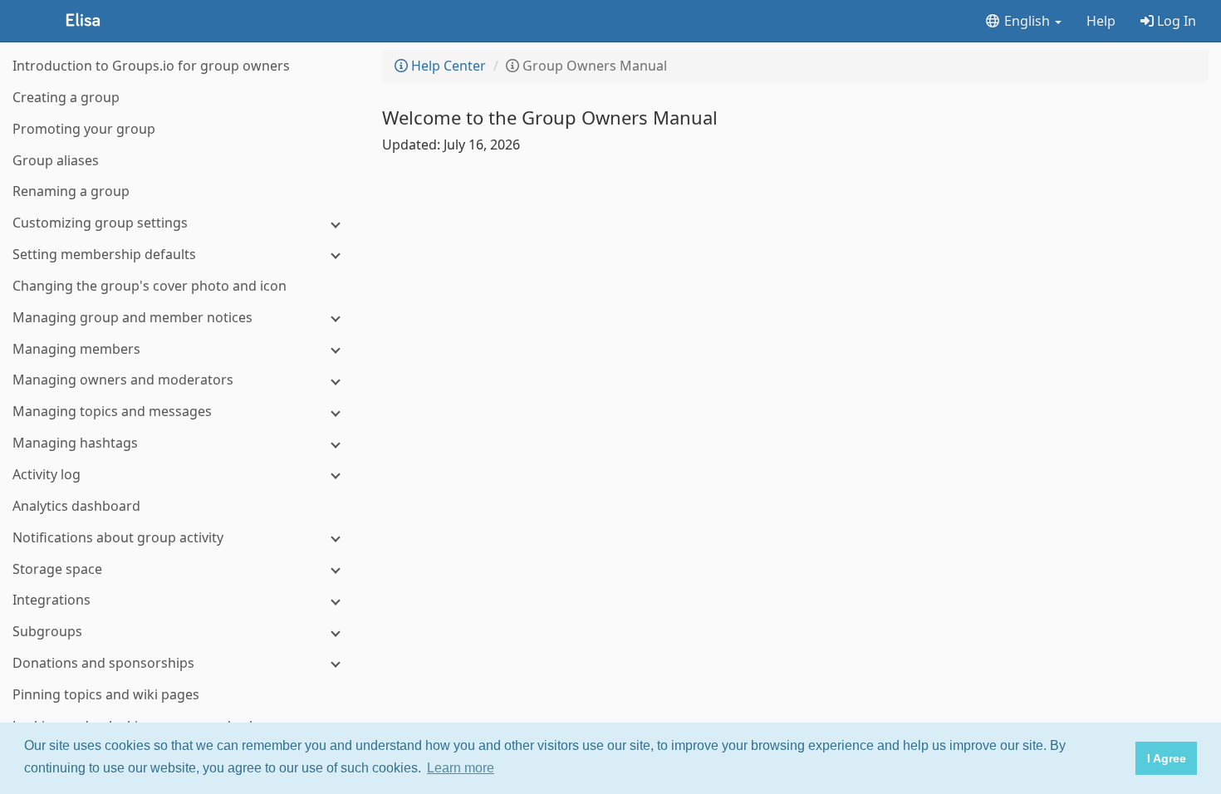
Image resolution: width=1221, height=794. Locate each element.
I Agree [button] (1166, 758)
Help (1101, 21)
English (1027, 21)
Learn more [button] (460, 768)
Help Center (447, 65)
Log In (1175, 21)
